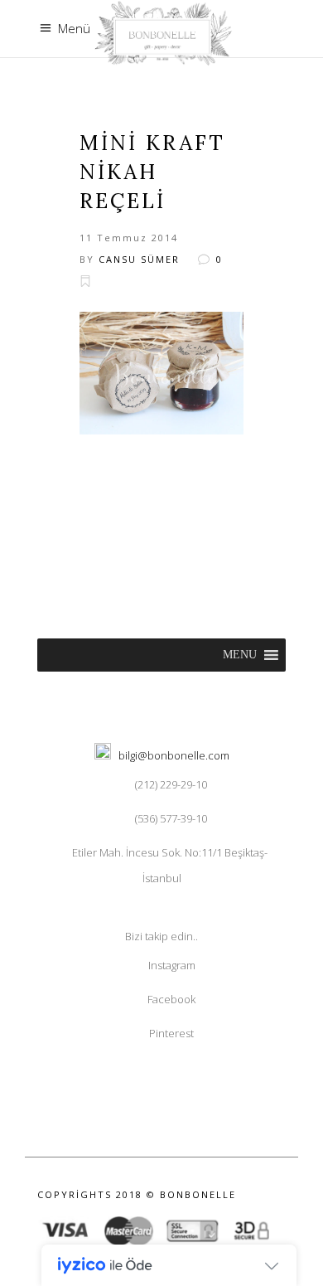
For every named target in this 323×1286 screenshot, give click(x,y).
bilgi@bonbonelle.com (173, 755)
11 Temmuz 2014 (129, 237)
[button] (240, 655)
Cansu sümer (139, 259)
